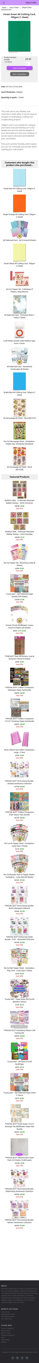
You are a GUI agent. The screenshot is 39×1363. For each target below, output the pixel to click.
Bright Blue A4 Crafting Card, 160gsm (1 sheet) (19, 393)
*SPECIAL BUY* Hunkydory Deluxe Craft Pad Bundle (19, 1031)
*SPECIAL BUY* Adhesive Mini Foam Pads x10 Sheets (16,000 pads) (19, 1158)
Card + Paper (14, 7)
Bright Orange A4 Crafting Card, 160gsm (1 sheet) (19, 215)
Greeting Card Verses (8, 1314)
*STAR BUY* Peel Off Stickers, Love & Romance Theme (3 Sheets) (19, 657)
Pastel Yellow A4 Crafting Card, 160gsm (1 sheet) (19, 264)
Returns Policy (5, 1333)
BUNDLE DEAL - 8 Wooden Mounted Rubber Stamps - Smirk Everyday (19, 532)
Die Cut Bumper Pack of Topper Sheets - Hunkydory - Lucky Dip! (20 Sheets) (19, 875)
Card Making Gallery (7, 1316)
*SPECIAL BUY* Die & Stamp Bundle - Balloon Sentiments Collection (19, 1221)
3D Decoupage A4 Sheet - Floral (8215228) (19, 468)
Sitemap (3, 1342)
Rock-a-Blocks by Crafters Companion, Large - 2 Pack (19, 751)
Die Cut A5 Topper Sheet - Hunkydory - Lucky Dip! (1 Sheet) (19, 844)
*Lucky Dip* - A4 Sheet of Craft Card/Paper (19, 1062)
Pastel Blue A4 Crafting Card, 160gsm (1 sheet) (19, 189)
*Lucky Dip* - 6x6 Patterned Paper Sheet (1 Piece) (19, 1094)
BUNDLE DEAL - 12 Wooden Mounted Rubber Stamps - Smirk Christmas (19, 501)
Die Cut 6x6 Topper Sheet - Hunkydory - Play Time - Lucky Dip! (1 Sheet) (19, 969)
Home (4, 7)
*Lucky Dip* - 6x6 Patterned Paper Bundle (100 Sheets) (19, 595)
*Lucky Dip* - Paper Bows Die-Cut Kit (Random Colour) (19, 1000)
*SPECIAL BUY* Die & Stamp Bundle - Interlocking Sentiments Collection (19, 1190)
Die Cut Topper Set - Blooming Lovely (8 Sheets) (19, 564)
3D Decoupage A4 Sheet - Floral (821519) (19, 418)
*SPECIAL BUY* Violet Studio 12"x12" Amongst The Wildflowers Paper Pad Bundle (19, 1126)
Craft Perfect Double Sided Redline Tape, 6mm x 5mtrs (19, 342)
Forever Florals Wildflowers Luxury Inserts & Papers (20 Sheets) (19, 626)
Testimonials (5, 1340)
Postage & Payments (8, 1335)
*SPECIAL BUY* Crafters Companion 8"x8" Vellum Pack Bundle (19, 813)
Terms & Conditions (7, 1328)
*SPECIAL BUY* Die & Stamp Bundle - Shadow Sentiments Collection (19, 782)
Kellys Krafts (31, 2)
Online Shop (5, 1312)
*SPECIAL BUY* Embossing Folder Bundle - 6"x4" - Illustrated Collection (19, 938)
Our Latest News (6, 1319)
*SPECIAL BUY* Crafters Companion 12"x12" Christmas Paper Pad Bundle (19, 719)
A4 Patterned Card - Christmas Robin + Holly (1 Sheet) (19, 316)
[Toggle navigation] (3, 3)
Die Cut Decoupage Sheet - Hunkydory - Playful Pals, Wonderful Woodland (19, 442)
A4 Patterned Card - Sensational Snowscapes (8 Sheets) (19, 367)
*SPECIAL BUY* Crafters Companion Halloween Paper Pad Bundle (19, 688)
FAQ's (3, 1337)
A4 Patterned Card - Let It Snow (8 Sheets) (19, 240)
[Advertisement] (19, 1258)
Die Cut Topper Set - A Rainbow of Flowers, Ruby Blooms (19, 290)
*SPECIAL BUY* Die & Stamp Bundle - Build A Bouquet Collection (19, 907)
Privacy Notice (5, 1331)
